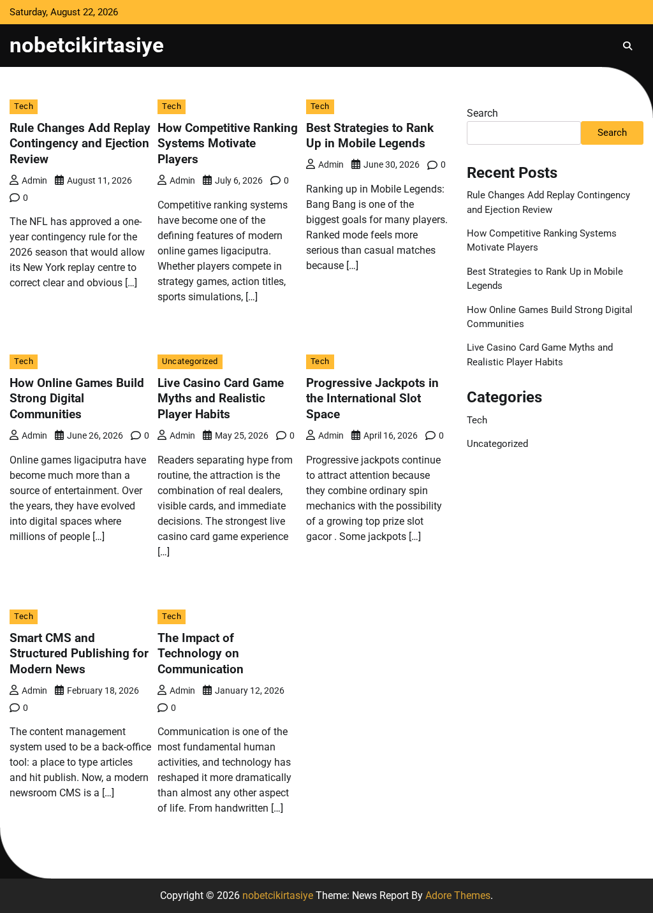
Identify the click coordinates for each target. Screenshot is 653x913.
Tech (23, 106)
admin (34, 180)
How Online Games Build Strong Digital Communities (77, 399)
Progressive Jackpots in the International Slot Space (372, 399)
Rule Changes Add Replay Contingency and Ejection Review (80, 144)
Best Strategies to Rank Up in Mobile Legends (370, 136)
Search (482, 113)
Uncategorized (190, 361)
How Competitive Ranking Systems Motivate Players (228, 144)
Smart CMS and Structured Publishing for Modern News (79, 654)
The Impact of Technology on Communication (201, 654)
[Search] (627, 45)
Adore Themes (457, 895)
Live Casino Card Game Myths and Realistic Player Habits (221, 399)
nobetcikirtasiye (87, 45)
